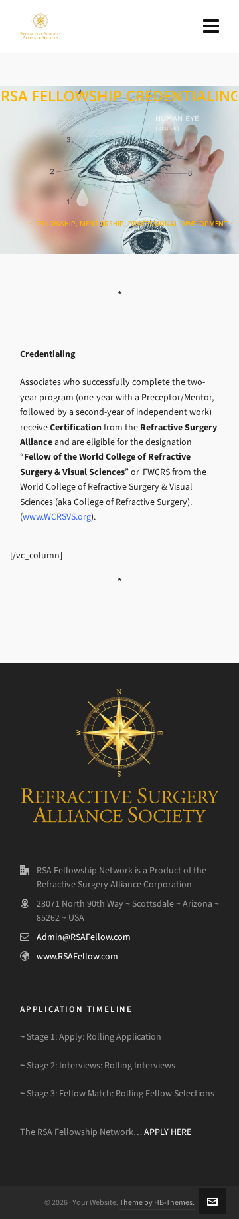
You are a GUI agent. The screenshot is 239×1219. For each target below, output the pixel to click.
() (57, 516)
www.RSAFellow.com (77, 956)
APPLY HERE (167, 1132)
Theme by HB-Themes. (157, 1202)
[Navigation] (211, 26)
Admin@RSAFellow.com (84, 937)
